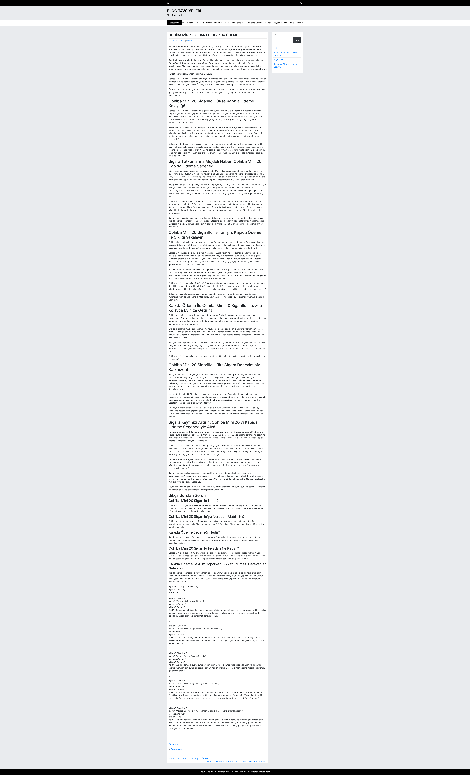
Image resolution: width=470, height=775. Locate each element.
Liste (276, 48)
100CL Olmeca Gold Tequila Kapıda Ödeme (188, 758)
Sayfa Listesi (280, 59)
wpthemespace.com (260, 771)
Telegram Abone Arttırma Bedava (285, 65)
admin (189, 41)
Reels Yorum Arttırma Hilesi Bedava (286, 54)
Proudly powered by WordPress (215, 771)
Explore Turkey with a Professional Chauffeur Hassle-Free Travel (237, 761)
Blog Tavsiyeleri (184, 11)
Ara (274, 34)
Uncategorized (176, 749)
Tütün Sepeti (174, 744)
